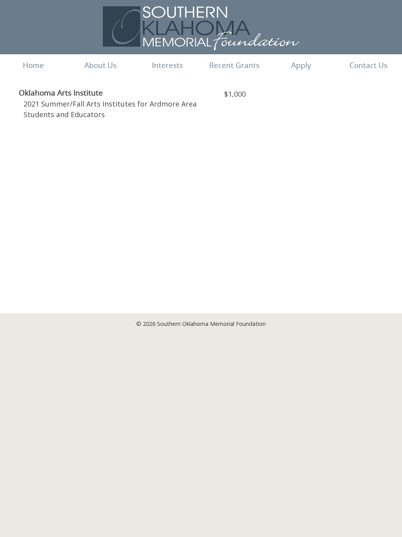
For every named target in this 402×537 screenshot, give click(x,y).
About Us (100, 65)
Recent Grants (234, 65)
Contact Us (368, 65)
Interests (167, 65)
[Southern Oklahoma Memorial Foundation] (201, 48)
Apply (301, 65)
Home (33, 65)
